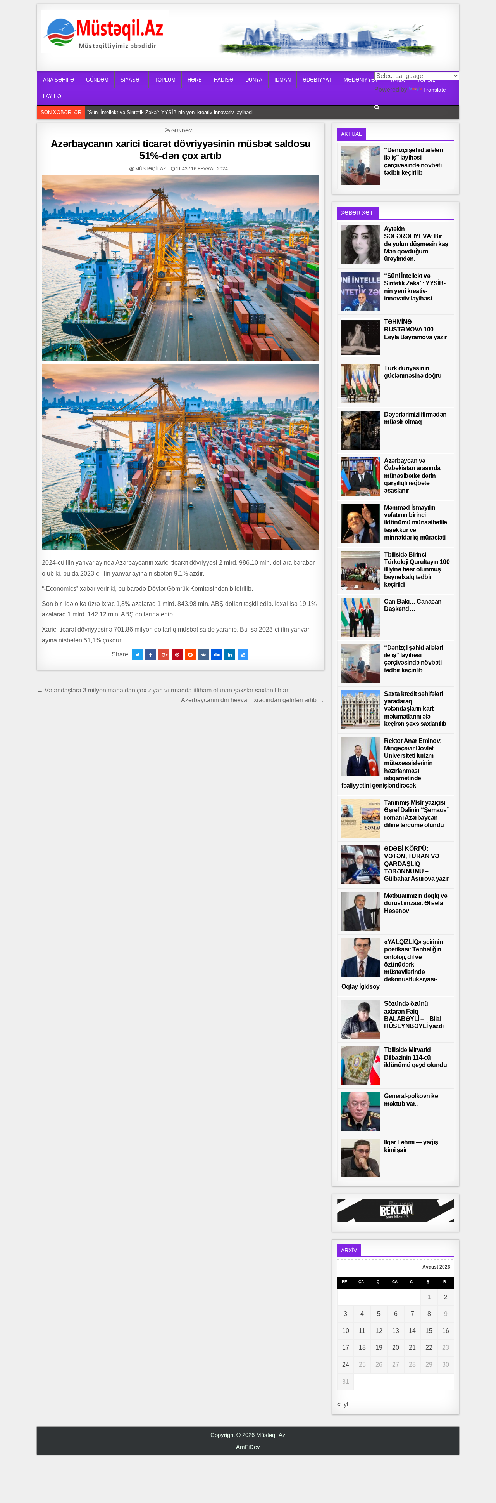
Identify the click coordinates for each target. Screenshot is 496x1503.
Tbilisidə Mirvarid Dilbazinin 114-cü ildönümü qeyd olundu (415, 1057)
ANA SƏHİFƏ (58, 80)
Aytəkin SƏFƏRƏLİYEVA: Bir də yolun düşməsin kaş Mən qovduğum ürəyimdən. (416, 244)
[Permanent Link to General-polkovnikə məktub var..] (360, 1111)
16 (445, 1331)
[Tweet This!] (137, 654)
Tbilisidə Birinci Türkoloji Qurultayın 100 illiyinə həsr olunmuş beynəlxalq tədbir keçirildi (417, 569)
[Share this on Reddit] (190, 654)
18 (362, 1347)
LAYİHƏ (52, 96)
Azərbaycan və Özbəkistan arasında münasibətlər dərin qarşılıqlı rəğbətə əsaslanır (412, 475)
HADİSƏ (223, 80)
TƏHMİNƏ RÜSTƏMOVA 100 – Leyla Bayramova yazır (149, 112)
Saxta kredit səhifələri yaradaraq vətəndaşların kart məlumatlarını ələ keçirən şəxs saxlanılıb (415, 709)
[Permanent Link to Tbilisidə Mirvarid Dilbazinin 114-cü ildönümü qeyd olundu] (360, 1065)
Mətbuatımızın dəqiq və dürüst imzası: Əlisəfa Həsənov (415, 903)
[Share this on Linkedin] (229, 654)
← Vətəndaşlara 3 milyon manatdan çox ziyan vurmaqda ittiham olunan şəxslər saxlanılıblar (162, 690)
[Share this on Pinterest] (177, 654)
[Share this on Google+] (163, 654)
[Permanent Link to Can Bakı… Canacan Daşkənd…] (360, 617)
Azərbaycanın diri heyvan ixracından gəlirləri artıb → (252, 700)
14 (412, 1331)
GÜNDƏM (97, 80)
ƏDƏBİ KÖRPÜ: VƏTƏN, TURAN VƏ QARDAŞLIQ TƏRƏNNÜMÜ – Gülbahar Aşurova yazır (416, 863)
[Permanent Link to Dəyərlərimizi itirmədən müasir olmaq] (360, 430)
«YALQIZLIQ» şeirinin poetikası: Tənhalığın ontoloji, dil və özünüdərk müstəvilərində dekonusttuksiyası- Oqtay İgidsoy (392, 964)
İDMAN (282, 80)
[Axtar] (376, 107)
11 (362, 1331)
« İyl (342, 1404)
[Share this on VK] (203, 654)
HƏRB (195, 80)
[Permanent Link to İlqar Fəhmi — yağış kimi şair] (360, 1158)
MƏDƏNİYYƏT (361, 80)
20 (395, 1347)
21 (412, 1347)
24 (345, 1364)
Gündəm (182, 131)
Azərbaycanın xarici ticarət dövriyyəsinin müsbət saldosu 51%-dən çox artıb (181, 149)
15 (428, 1331)
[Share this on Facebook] (150, 654)
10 (345, 1331)
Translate (434, 90)
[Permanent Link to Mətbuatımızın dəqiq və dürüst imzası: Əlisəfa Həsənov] (360, 911)
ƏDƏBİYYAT (317, 80)
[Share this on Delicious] (243, 654)
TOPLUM (165, 80)
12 (378, 1331)
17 (345, 1347)
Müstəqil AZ (150, 169)
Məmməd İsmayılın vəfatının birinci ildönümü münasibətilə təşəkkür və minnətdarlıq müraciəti (415, 522)
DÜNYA (253, 80)
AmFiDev (248, 1447)
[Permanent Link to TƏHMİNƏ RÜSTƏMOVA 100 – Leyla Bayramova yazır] (360, 337)
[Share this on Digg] (216, 654)
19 (378, 1347)
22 (428, 1347)
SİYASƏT (132, 80)
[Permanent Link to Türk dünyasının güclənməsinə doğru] (360, 383)
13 (395, 1331)
